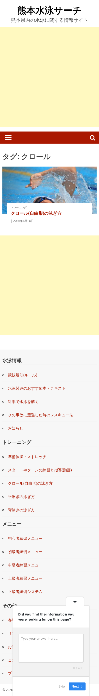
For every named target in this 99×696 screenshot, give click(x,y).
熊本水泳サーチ (49, 10)
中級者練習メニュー (25, 565)
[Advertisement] (49, 77)
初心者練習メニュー (25, 538)
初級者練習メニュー (25, 551)
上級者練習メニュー (25, 578)
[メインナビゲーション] (8, 138)
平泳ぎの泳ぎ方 (21, 496)
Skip (62, 686)
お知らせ (15, 428)
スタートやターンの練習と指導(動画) (40, 470)
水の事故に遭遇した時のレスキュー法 (40, 415)
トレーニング (19, 207)
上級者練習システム (25, 591)
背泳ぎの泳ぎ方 (21, 510)
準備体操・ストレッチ (27, 456)
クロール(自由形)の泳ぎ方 (36, 213)
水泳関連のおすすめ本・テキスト (37, 388)
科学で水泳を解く (23, 401)
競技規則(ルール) (22, 375)
